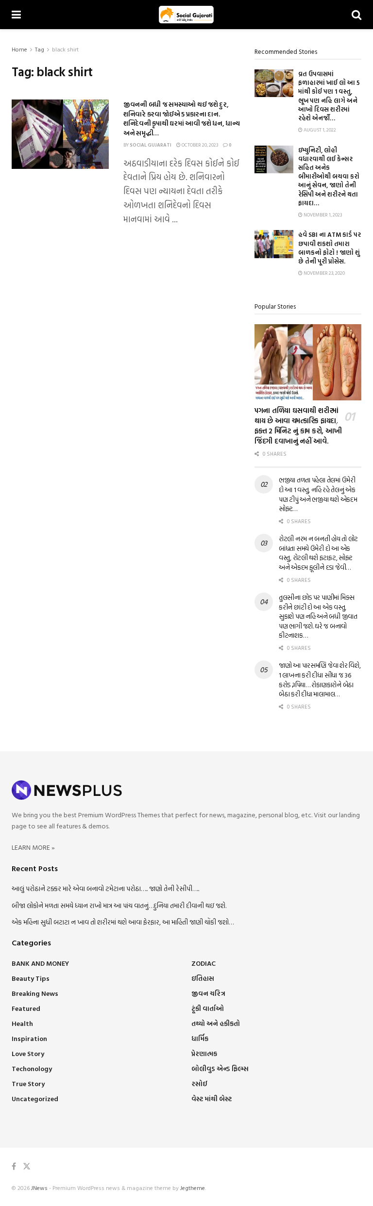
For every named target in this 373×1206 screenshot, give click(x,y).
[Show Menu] (16, 14)
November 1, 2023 (322, 214)
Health (22, 1023)
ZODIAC (203, 963)
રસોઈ (199, 1083)
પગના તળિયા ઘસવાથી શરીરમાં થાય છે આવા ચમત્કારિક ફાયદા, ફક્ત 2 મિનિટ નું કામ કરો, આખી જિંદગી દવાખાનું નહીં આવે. (298, 425)
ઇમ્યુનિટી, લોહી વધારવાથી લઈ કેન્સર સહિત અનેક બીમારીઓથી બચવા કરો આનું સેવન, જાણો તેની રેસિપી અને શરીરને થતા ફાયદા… (328, 176)
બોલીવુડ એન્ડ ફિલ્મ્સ (220, 1068)
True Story (28, 1083)
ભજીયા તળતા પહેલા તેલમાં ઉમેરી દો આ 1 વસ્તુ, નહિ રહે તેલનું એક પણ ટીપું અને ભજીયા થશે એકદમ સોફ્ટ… (318, 494)
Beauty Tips (31, 978)
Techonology (32, 1068)
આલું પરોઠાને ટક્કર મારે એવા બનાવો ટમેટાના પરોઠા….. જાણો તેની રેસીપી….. (105, 888)
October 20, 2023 (199, 145)
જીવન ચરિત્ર (208, 993)
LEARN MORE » (33, 847)
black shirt (65, 49)
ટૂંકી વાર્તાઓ (207, 1008)
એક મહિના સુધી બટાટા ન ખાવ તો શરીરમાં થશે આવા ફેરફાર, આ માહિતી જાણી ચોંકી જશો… (123, 922)
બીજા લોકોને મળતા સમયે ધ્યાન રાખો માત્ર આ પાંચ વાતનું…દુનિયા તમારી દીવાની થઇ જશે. (119, 905)
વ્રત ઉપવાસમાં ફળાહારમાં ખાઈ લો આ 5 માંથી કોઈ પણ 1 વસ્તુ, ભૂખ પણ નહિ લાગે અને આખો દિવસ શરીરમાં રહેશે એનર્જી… (329, 96)
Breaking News (35, 993)
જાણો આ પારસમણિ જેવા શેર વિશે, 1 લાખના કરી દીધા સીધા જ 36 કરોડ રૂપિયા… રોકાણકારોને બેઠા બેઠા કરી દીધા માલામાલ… (319, 679)
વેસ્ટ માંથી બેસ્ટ (211, 1098)
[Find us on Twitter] (27, 1166)
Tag (39, 49)
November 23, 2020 (324, 273)
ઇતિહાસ (202, 978)
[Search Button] (356, 14)
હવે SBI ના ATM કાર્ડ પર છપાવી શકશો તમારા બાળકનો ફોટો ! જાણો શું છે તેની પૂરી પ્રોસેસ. (329, 248)
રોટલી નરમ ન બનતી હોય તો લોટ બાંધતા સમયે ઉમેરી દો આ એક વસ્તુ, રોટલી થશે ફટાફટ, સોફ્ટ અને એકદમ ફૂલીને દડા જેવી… (318, 552)
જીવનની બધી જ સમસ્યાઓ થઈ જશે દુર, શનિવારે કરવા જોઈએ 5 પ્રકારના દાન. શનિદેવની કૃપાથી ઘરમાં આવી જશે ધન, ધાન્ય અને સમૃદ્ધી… (181, 118)
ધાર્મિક (199, 1038)
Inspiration (29, 1038)
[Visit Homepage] (186, 14)
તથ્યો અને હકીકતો (215, 1023)
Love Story (28, 1053)
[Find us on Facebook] (14, 1166)
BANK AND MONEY (40, 963)
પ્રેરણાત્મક (204, 1053)
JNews (39, 1187)
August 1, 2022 (319, 129)
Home (19, 49)
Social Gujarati (150, 145)
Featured (26, 1008)
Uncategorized (35, 1098)
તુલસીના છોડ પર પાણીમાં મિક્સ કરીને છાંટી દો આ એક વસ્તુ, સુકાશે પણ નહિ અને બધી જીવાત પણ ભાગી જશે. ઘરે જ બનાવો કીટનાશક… (318, 616)
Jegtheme (192, 1187)
